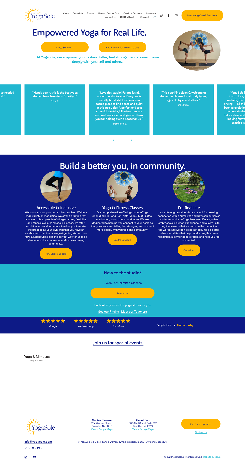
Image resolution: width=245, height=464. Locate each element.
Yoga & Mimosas (37, 357)
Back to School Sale (108, 13)
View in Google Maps (102, 429)
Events (90, 13)
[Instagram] (161, 15)
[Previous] (116, 140)
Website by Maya (211, 456)
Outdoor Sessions (133, 13)
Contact (144, 17)
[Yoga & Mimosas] (37, 351)
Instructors (110, 17)
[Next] (129, 140)
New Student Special (56, 253)
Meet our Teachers (134, 312)
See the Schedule (122, 239)
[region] (122, 109)
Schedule (78, 13)
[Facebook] (168, 15)
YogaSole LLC (37, 360)
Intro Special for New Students (123, 47)
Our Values (189, 250)
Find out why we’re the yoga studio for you (122, 305)
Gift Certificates (128, 17)
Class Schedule (64, 47)
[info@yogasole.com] (176, 15)
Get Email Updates (200, 424)
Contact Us (201, 432)
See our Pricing (108, 312)
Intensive (151, 13)
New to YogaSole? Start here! (202, 15)
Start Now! (122, 293)
